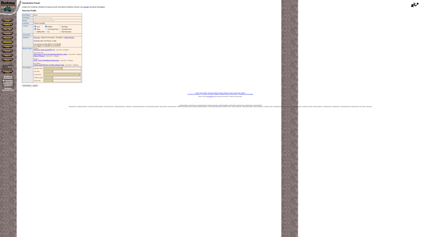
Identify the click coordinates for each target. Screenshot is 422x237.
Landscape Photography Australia (210, 94)
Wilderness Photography (119, 106)
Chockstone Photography (194, 94)
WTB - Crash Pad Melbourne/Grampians (46, 60)
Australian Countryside (213, 105)
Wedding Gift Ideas (268, 106)
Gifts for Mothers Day (237, 106)
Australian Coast (192, 105)
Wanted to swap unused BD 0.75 (44, 50)
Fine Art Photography (108, 106)
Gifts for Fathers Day (297, 106)
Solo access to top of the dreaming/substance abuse (50, 54)
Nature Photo (129, 106)
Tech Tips (210, 92)
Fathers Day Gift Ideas (307, 106)
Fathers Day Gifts (287, 106)
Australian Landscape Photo (139, 106)
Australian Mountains (202, 105)
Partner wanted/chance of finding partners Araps (49, 65)
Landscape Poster (335, 106)
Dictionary (226, 92)
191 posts (37, 37)
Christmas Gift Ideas (278, 106)
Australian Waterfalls (223, 105)
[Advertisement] (7, 129)
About (238, 92)
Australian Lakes (232, 105)
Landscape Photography (82, 106)
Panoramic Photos (172, 106)
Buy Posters (362, 106)
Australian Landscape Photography (229, 94)
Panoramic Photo (355, 106)
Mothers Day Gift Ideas (247, 106)
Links (235, 92)
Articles (215, 92)
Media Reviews (69, 37)
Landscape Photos (163, 106)
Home (197, 92)
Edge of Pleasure (39, 56)
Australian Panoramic (183, 105)
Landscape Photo (72, 106)
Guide (201, 92)
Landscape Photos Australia (246, 94)
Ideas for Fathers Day (318, 106)
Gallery (205, 92)
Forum (231, 92)
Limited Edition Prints (345, 106)
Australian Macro (248, 105)
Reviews (220, 92)
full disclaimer (210, 96)
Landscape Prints (327, 106)
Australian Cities (240, 105)
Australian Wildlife (257, 105)
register (86, 7)
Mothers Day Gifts (227, 106)
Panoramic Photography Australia (184, 106)
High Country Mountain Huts (215, 106)
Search (243, 92)
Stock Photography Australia (152, 106)
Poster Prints (369, 106)
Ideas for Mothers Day (258, 106)
